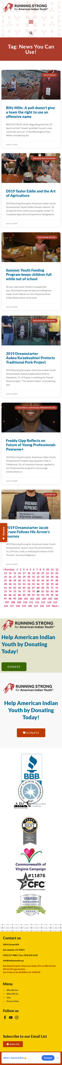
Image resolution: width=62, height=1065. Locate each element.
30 (28, 576)
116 (6, 605)
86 (10, 595)
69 (42, 587)
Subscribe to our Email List (25, 1036)
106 (56, 598)
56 (38, 584)
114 (49, 602)
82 (47, 591)
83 (52, 591)
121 (36, 605)
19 (33, 573)
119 (24, 605)
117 (12, 605)
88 (19, 595)
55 (33, 584)
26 (10, 576)
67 (33, 587)
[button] (31, 21)
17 (24, 573)
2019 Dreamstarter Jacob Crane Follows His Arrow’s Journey (28, 531)
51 (14, 584)
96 (56, 595)
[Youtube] (11, 1017)
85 (5, 595)
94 (47, 595)
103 (38, 598)
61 (5, 587)
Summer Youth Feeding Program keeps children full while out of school (29, 274)
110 (25, 602)
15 (14, 573)
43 (33, 580)
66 (28, 587)
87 (14, 595)
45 (42, 580)
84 (56, 591)
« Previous (8, 569)
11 (52, 569)
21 (42, 573)
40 (19, 580)
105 (50, 598)
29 (24, 576)
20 (38, 573)
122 (42, 605)
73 (5, 591)
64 (19, 587)
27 (14, 576)
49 (5, 584)
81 (42, 591)
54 (28, 584)
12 (57, 569)
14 (10, 573)
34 (47, 576)
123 (48, 605)
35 (52, 576)
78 (28, 591)
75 (14, 591)
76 (19, 591)
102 (32, 598)
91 (33, 595)
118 (18, 605)
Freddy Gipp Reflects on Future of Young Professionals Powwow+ (31, 444)
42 (28, 580)
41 (24, 580)
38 (10, 580)
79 (33, 591)
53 (24, 584)
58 (47, 584)
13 (5, 573)
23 (52, 573)
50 (10, 584)
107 (7, 602)
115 (55, 602)
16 (19, 573)
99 (14, 598)
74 (10, 591)
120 (30, 605)
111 (31, 602)
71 (52, 587)
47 (52, 580)
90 (28, 595)
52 (19, 584)
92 (38, 595)
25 (5, 576)
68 (38, 587)
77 (24, 591)
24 (56, 573)
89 (24, 595)
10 (47, 569)
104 (44, 598)
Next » (55, 605)
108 (13, 602)
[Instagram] (17, 1017)
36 (56, 576)
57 (42, 584)
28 (19, 576)
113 (43, 602)
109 (19, 602)
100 (20, 598)
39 (14, 580)
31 (33, 576)
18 (28, 573)
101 (26, 598)
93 (42, 595)
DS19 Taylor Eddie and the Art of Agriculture (31, 193)
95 (52, 595)
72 (56, 587)
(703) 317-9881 (10, 955)
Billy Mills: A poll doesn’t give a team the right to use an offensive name (30, 112)
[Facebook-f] (5, 1017)
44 (38, 580)
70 (47, 587)
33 (42, 576)
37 (5, 580)
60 (56, 584)
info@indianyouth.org (13, 960)
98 (10, 598)
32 (38, 576)
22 (47, 573)
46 (47, 580)
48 (56, 580)
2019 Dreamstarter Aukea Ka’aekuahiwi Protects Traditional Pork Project (30, 357)
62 (10, 587)
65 (24, 587)
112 (37, 602)
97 (5, 598)
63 (14, 587)
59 (52, 584)
